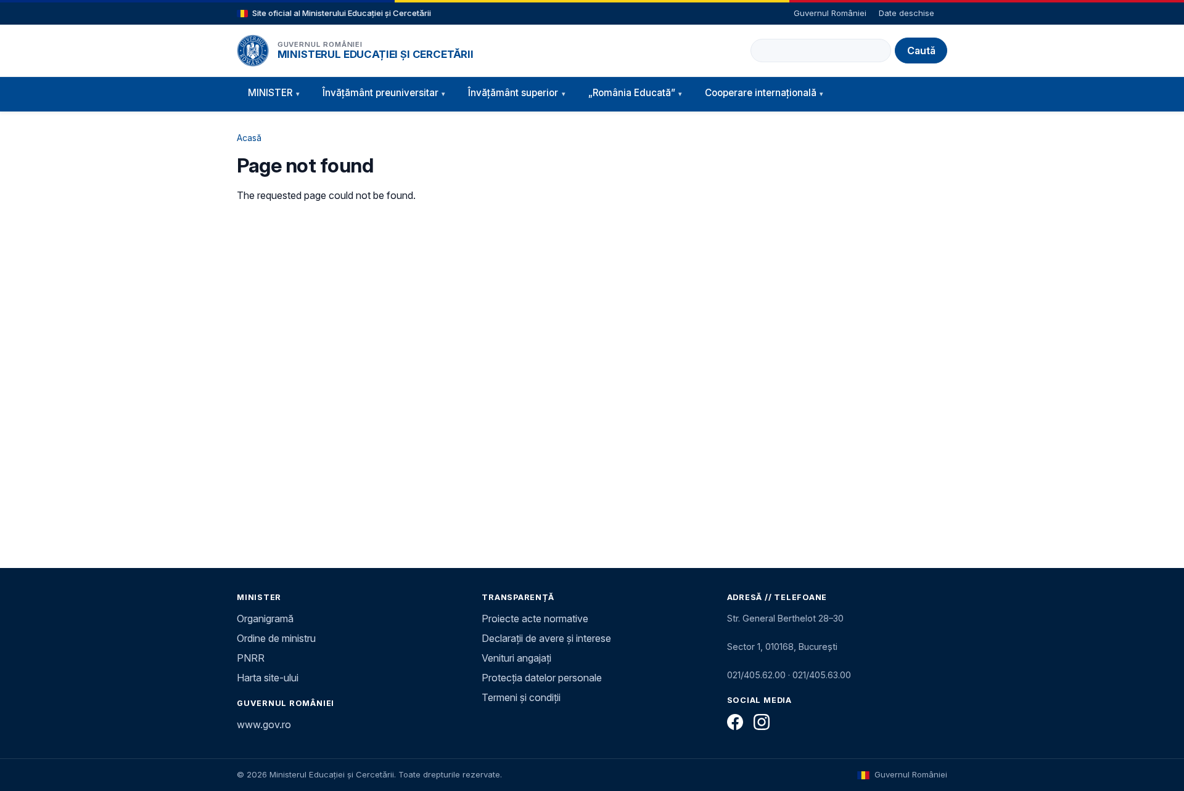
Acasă (249, 137)
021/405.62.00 (756, 675)
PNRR (251, 658)
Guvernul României (830, 13)
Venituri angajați (516, 658)
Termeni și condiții (521, 697)
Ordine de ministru (276, 638)
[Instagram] (762, 722)
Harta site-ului (267, 677)
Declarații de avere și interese (546, 638)
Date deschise (906, 13)
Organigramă (265, 618)
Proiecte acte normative (535, 618)
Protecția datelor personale (542, 677)
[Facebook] (735, 722)
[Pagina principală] (253, 50)
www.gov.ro (264, 724)
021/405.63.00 (821, 675)
